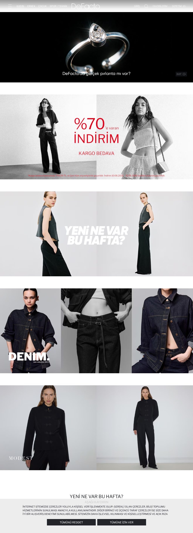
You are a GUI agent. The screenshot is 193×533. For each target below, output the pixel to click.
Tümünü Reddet (71, 522)
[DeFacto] (86, 6)
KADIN (20, 6)
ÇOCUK (42, 6)
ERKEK (31, 6)
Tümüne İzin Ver (121, 522)
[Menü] (10, 6)
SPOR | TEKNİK (58, 6)
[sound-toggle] (184, 74)
